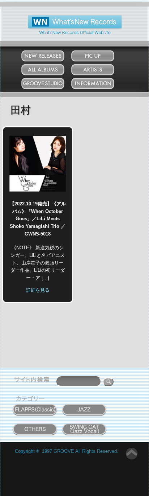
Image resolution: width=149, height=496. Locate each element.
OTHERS (35, 425)
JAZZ (84, 405)
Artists (100, 68)
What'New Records (64, 18)
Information (100, 82)
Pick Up (99, 54)
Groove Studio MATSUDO (50, 85)
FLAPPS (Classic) (35, 405)
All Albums (50, 68)
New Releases (49, 54)
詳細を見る (38, 290)
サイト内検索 (33, 381)
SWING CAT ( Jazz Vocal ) (84, 428)
